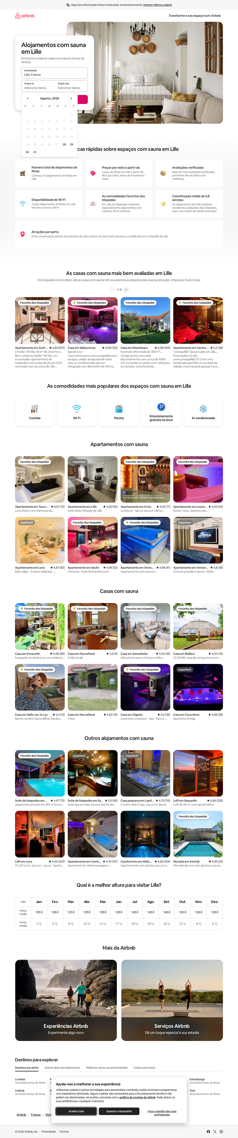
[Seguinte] (126, 290)
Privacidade (49, 1131)
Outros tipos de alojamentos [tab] (62, 1067)
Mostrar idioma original (157, 5)
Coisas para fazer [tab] (144, 1067)
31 (34, 152)
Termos (64, 1131)
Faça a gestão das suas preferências (162, 1113)
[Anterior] (112, 290)
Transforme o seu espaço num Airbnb (195, 16)
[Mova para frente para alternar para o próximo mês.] (71, 98)
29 (71, 144)
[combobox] (54, 74)
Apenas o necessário (119, 1111)
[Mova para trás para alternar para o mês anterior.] (28, 98)
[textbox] (38, 88)
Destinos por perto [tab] (27, 1067)
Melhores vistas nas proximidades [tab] (107, 1067)
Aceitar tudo (76, 1111)
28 (64, 144)
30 (27, 152)
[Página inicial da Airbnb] (24, 16)
